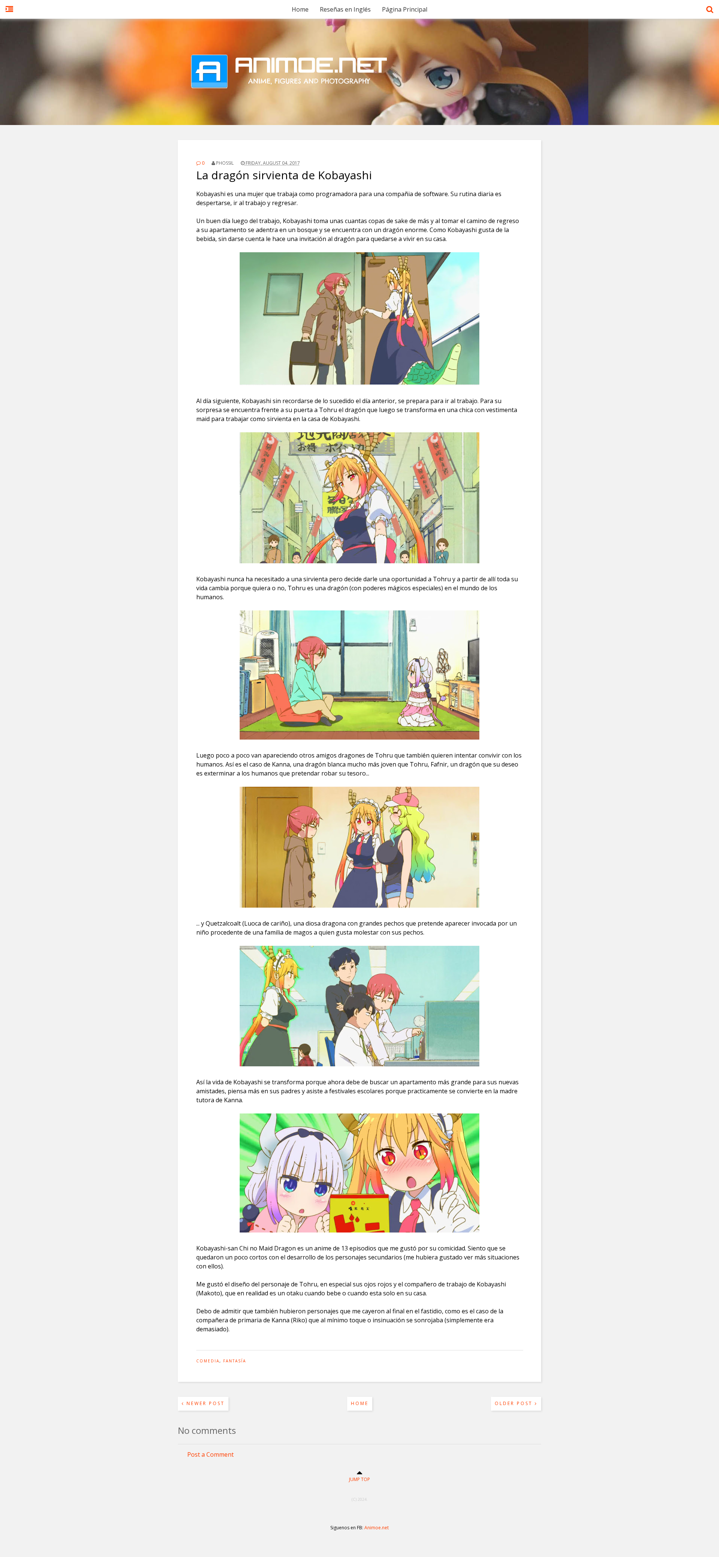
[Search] (709, 13)
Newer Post (204, 1403)
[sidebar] (9, 13)
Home (300, 9)
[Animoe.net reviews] (359, 106)
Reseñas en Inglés (345, 9)
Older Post (515, 1403)
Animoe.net (376, 1527)
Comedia (207, 1360)
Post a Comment (210, 1454)
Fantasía (234, 1360)
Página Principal (404, 9)
